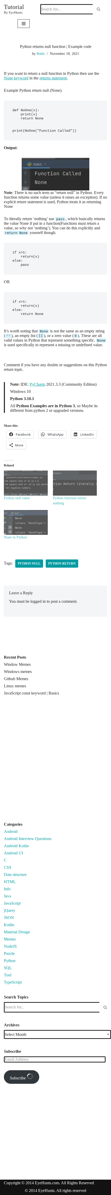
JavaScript (12, 903)
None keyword (16, 78)
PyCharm (37, 384)
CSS (7, 867)
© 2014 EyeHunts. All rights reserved (55, 1190)
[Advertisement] (55, 761)
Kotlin (9, 925)
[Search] (98, 9)
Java (7, 896)
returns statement (53, 78)
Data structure (15, 874)
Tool (7, 975)
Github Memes (16, 679)
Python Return (62, 563)
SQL (8, 968)
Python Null (29, 563)
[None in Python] (26, 522)
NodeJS (10, 946)
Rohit (41, 54)
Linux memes (15, 686)
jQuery (9, 910)
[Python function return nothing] (75, 483)
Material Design (17, 932)
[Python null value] (26, 483)
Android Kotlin (16, 846)
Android (11, 831)
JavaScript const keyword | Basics (31, 693)
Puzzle (9, 953)
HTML (10, 882)
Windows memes (18, 671)
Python (9, 960)
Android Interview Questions (27, 838)
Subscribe (18, 1078)
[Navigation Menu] (24, 23)
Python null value (17, 498)
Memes (10, 939)
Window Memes (17, 664)
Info (7, 889)
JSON (9, 917)
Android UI (13, 853)
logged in (38, 601)
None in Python (15, 537)
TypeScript (13, 982)
